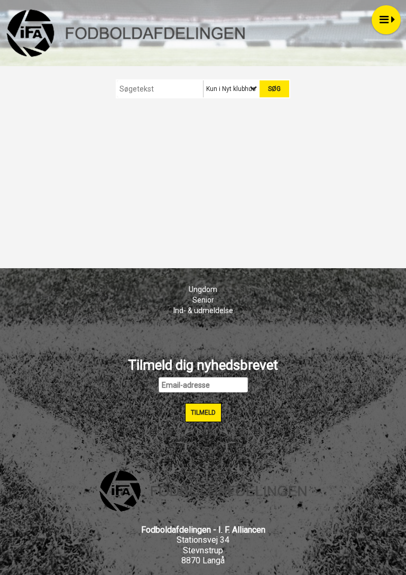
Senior (203, 300)
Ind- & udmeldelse (203, 310)
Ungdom (203, 289)
